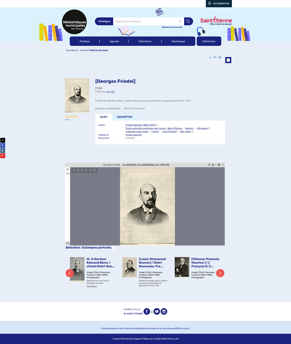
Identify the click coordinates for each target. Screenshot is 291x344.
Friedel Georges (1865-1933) (140, 125)
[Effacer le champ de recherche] (180, 21)
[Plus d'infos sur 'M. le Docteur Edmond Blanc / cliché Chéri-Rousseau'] (77, 270)
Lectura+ (185, 328)
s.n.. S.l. (110, 91)
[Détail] (219, 165)
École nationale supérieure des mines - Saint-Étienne (154, 128)
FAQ (123, 338)
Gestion (189, 128)
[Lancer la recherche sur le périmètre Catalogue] (188, 21)
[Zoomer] (78, 170)
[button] (85, 41)
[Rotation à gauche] (86, 170)
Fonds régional (134, 134)
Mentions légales (133, 338)
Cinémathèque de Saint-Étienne (116, 328)
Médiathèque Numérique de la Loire (149, 328)
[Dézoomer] (82, 170)
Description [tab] (124, 116)
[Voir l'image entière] (74, 170)
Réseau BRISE (174, 328)
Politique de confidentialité (154, 338)
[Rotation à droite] (90, 170)
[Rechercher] (157, 125)
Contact (116, 338)
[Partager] (209, 165)
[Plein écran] (222, 165)
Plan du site (173, 338)
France (155, 131)
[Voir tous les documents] (113, 248)
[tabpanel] (145, 178)
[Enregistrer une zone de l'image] (94, 170)
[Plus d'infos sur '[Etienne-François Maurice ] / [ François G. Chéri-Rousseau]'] (182, 267)
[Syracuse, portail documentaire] (74, 22)
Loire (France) (169, 131)
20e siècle (202, 128)
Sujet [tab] (104, 116)
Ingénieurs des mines (137, 131)
